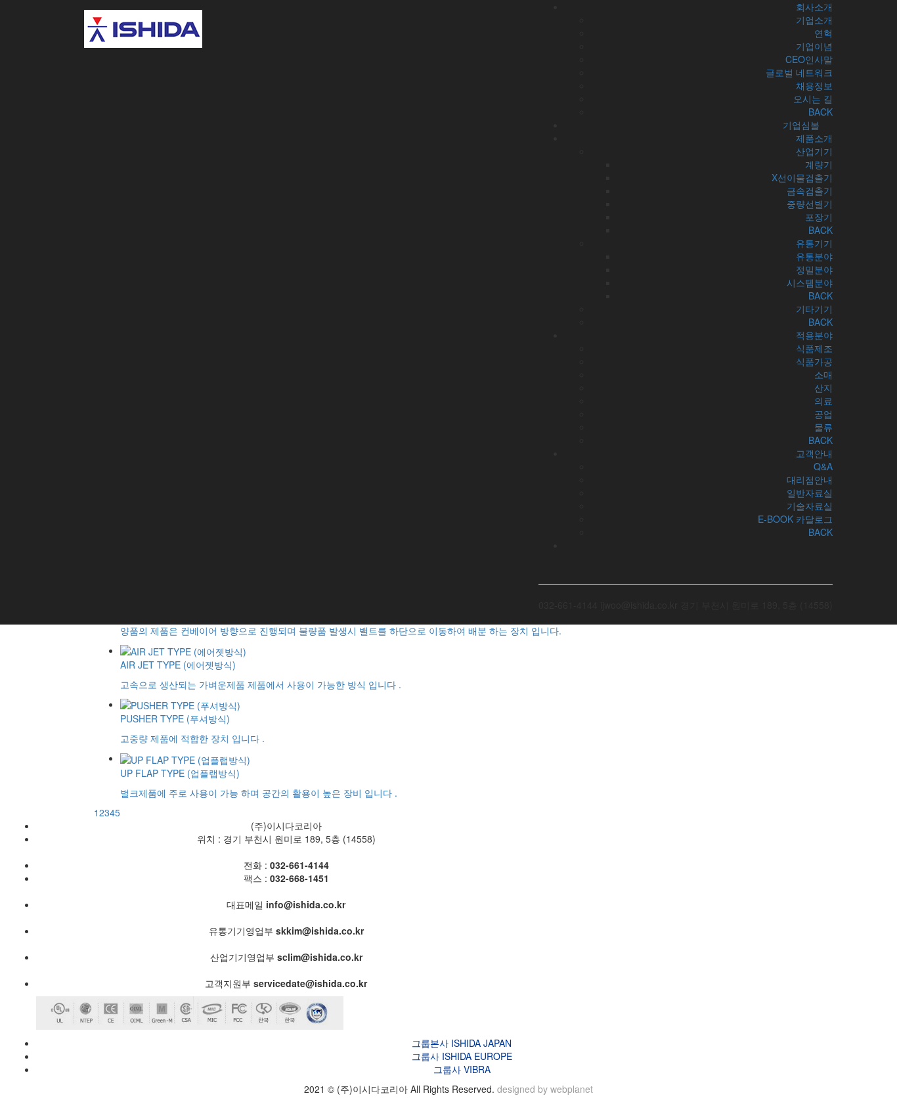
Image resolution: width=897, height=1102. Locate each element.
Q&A (823, 466)
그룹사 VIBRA (462, 1069)
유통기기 (814, 243)
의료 (823, 400)
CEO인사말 (809, 59)
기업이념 (814, 46)
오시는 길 (813, 98)
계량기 (819, 164)
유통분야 (814, 256)
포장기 (819, 216)
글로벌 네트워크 (799, 72)
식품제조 (814, 348)
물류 (823, 426)
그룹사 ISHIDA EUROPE (462, 1056)
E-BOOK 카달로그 (795, 518)
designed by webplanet (545, 1088)
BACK (820, 229)
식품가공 (814, 361)
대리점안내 (810, 479)
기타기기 (814, 308)
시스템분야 (810, 282)
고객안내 (814, 453)
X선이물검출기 (802, 177)
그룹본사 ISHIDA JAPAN (462, 1042)
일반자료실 (810, 492)
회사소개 (814, 6)
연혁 (823, 32)
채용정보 (814, 85)
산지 (823, 387)
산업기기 (814, 151)
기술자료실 (810, 505)
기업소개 (814, 19)
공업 (823, 413)
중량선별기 (810, 203)
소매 (823, 374)
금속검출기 (810, 190)
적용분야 (814, 335)
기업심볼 (801, 124)
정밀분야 (814, 269)
